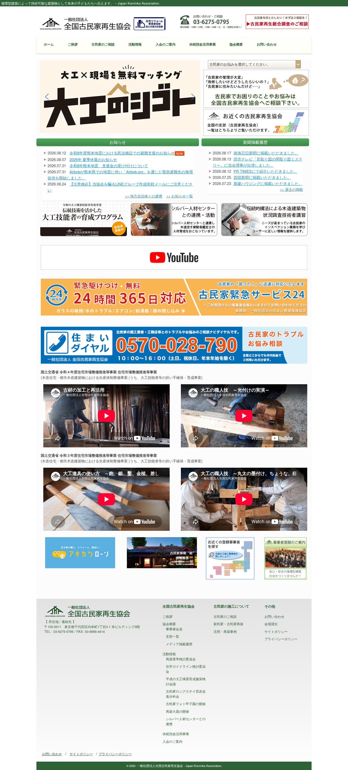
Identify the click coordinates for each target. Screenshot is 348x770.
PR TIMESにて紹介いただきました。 (266, 171)
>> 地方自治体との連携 (143, 195)
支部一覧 (172, 636)
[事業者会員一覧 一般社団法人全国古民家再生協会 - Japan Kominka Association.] (230, 557)
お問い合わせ (267, 44)
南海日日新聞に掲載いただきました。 (266, 152)
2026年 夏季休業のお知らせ (93, 159)
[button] (120, 97)
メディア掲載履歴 (179, 643)
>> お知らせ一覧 (179, 195)
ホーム (49, 44)
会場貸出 (271, 623)
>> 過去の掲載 (291, 189)
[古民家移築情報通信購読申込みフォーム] (162, 552)
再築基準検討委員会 (181, 659)
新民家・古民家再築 (228, 623)
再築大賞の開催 (177, 711)
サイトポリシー (276, 631)
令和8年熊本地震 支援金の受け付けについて (109, 165)
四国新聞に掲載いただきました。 (262, 177)
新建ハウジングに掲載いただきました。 (268, 183)
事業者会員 (174, 628)
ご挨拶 (73, 44)
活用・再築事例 (225, 631)
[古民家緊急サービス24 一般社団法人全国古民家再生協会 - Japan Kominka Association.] (174, 296)
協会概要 (236, 44)
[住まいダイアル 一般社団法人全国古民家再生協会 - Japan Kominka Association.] (174, 344)
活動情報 (135, 44)
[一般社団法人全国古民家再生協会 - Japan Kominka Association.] (102, 23)
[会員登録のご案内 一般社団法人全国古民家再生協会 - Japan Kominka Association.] (285, 557)
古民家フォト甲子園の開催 (186, 703)
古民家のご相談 (103, 44)
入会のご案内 (166, 44)
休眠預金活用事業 (202, 44)
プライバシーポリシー (281, 638)
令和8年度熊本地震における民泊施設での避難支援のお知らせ (126, 152)
